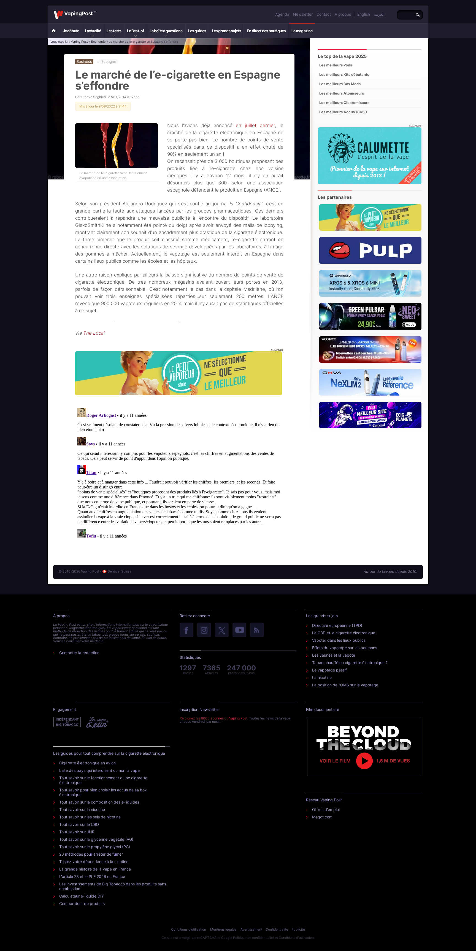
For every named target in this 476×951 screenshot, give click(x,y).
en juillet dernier (255, 125)
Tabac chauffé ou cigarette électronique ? (350, 662)
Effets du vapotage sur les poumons (344, 647)
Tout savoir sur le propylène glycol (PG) (94, 846)
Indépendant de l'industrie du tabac (67, 722)
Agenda (282, 14)
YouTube (239, 630)
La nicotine (322, 677)
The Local (94, 333)
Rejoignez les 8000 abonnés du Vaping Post (213, 718)
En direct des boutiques (266, 30)
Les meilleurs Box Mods (340, 84)
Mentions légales (223, 929)
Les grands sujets (226, 30)
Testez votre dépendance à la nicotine (93, 861)
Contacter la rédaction (79, 652)
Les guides (197, 30)
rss (257, 630)
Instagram (204, 630)
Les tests (114, 30)
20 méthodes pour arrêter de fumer (91, 854)
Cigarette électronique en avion (87, 763)
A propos (343, 14)
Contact (324, 14)
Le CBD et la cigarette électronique (343, 632)
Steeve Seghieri (93, 97)
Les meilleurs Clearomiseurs (344, 102)
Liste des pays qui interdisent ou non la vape (99, 770)
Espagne (108, 61)
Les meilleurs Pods (335, 65)
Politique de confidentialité (253, 938)
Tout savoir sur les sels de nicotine (90, 817)
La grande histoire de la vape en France (95, 869)
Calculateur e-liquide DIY (81, 896)
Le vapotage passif (329, 670)
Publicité (298, 929)
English (363, 14)
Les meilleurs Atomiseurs (341, 93)
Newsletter (303, 14)
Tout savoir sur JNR (76, 831)
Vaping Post (97, 10)
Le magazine (301, 30)
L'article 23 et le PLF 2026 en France (92, 876)
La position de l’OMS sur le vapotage (345, 685)
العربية (379, 14)
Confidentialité (277, 929)
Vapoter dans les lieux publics (339, 640)
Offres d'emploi (326, 809)
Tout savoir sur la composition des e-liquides (99, 802)
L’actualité (93, 30)
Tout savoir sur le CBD (79, 824)
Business (84, 61)
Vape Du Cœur (97, 722)
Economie (98, 42)
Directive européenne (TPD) (337, 625)
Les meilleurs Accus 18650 (343, 112)
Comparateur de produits (82, 903)
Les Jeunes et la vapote (333, 655)
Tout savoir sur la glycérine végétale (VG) (96, 839)
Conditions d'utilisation (188, 929)
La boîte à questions (166, 30)
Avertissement (251, 929)
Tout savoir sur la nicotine (82, 809)
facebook (186, 630)
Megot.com (322, 817)
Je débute (71, 30)
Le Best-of (135, 30)
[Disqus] (179, 475)
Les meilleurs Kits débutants (344, 74)
